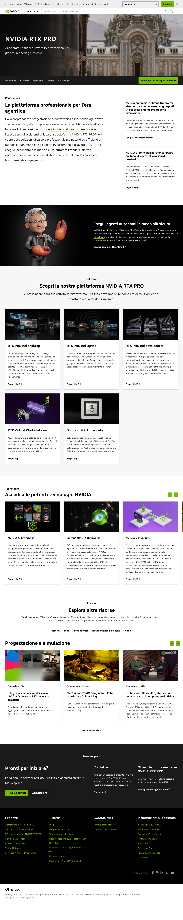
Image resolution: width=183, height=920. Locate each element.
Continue (167, 4)
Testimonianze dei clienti (61, 834)
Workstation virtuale (15, 843)
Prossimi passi (65, 80)
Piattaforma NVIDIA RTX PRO (19, 824)
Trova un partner (16, 792)
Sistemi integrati (13, 848)
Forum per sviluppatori (105, 824)
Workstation (32, 11)
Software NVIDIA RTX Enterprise (21, 852)
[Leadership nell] (12, 11)
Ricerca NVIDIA (145, 848)
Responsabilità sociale (149, 852)
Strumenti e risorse (69, 11)
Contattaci (99, 792)
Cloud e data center (15, 838)
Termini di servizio (59, 894)
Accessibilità (76, 894)
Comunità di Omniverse (105, 829)
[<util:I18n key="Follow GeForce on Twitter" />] (167, 872)
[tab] (55, 631)
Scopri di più (14, 384)
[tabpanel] (91, 686)
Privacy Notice (12, 894)
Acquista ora (39, 792)
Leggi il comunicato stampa (140, 137)
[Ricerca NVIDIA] (166, 11)
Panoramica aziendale (149, 829)
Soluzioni (24, 80)
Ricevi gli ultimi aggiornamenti (153, 789)
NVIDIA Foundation (147, 838)
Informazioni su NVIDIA (149, 824)
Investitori (143, 843)
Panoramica (10, 80)
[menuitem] (32, 11)
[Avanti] (176, 494)
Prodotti (49, 11)
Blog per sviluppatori (59, 829)
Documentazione (57, 856)
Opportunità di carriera (149, 834)
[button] (171, 12)
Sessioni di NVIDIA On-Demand (65, 860)
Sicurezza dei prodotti (117, 894)
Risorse (50, 80)
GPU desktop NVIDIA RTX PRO (20, 829)
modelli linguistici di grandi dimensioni (68, 129)
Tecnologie (38, 80)
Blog (51, 824)
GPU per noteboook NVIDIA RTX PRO (23, 834)
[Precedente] (170, 494)
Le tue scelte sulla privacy (34, 894)
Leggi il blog (132, 187)
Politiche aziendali (94, 894)
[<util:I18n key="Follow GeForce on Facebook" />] (153, 872)
